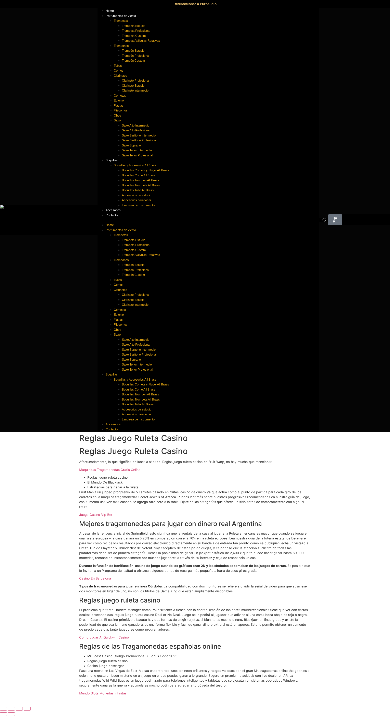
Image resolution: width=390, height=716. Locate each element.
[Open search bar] (325, 220)
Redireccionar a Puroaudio (195, 4)
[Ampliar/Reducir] (3, 709)
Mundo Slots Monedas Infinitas (103, 693)
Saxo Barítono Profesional (139, 140)
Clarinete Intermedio (135, 90)
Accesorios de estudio (136, 195)
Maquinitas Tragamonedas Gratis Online (109, 470)
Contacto (112, 215)
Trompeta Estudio (133, 25)
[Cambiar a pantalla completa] (11, 709)
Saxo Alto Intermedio (135, 125)
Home (110, 225)
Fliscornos (121, 110)
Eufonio (119, 100)
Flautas (119, 105)
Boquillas (112, 160)
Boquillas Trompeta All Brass (141, 185)
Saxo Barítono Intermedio (139, 135)
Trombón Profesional (135, 55)
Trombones (121, 45)
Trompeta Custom (134, 35)
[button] (208, 219)
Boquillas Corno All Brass (138, 175)
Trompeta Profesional (136, 30)
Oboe (117, 115)
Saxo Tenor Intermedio (137, 150)
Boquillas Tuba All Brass (138, 190)
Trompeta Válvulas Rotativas (141, 40)
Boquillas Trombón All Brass (140, 180)
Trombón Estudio (133, 50)
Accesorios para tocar (136, 200)
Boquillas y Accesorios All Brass (135, 165)
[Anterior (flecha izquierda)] (3, 714)
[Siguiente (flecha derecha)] (11, 714)
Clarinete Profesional (135, 80)
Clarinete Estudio (133, 85)
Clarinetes (120, 75)
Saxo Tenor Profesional (137, 155)
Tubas (118, 65)
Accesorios (113, 424)
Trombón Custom (133, 60)
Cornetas (120, 95)
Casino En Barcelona (95, 578)
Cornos (119, 70)
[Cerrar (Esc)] (27, 709)
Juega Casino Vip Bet (95, 515)
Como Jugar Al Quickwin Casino (104, 637)
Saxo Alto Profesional (136, 130)
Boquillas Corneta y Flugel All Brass (145, 170)
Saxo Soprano (131, 145)
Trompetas (121, 20)
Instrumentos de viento (121, 15)
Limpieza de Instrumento (138, 205)
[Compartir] (19, 709)
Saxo (117, 120)
